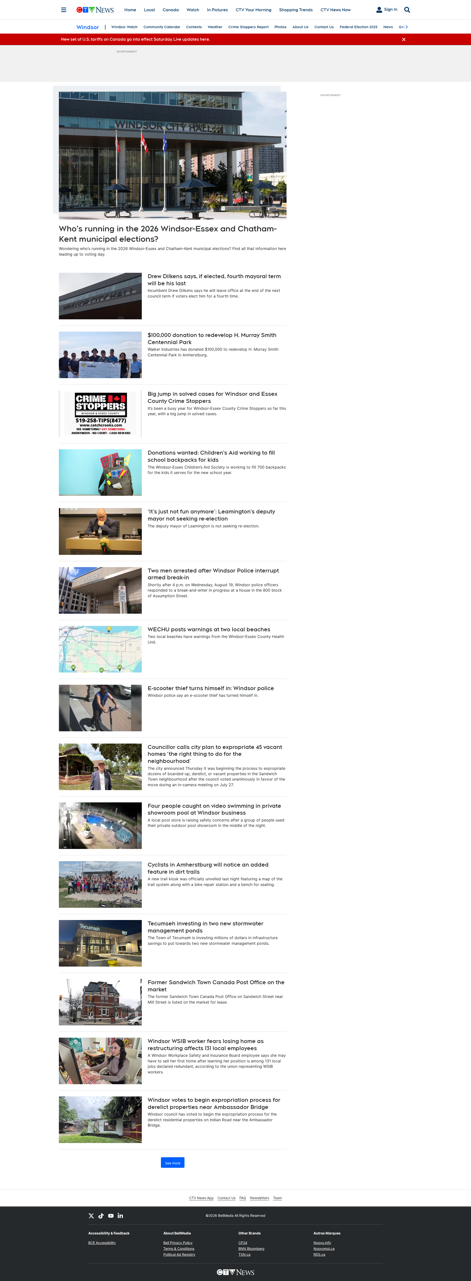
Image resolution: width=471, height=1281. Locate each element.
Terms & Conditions (178, 1248)
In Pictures (217, 10)
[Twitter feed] (91, 1216)
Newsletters (259, 1198)
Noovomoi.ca (324, 1248)
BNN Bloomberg (251, 1248)
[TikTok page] (101, 1216)
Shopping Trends (296, 10)
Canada (171, 10)
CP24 (242, 1243)
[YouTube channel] (111, 1216)
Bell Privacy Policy (178, 1243)
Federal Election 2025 (359, 27)
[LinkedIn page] (121, 1216)
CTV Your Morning (253, 10)
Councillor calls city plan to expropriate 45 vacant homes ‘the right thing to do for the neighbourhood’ (215, 754)
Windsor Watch (124, 27)
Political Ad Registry (179, 1254)
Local (149, 10)
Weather (215, 27)
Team (277, 1198)
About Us (300, 27)
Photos (281, 27)
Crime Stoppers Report (248, 27)
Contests (194, 27)
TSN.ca (244, 1254)
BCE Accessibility (102, 1243)
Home (130, 10)
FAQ (242, 1198)
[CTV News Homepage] (95, 10)
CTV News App (201, 1198)
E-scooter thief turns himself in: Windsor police (211, 688)
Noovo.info (322, 1243)
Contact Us (324, 27)
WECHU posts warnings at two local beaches (209, 629)
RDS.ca (319, 1254)
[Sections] (64, 10)
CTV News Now (336, 10)
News (388, 27)
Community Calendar (162, 27)
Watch (193, 10)
